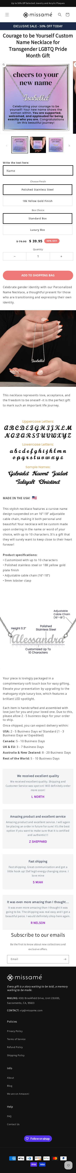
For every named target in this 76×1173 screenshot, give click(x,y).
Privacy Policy (14, 1031)
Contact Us (13, 1124)
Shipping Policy (16, 1055)
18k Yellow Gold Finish (38, 201)
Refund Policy (15, 1047)
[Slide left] (7, 146)
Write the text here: (16, 162)
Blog (9, 1085)
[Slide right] (69, 146)
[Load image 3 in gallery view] (56, 145)
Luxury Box (37, 230)
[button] (7, 15)
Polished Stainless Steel (38, 189)
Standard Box (38, 218)
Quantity (38, 249)
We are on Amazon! (18, 1093)
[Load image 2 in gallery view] (38, 145)
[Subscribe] (65, 959)
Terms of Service (16, 1039)
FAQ (9, 1116)
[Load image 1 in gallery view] (19, 145)
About (10, 1077)
